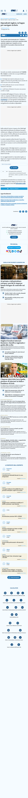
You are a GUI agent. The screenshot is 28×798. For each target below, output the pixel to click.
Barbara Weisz (23, 478)
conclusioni (4, 99)
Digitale (4, 438)
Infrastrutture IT (7, 325)
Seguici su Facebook (15, 247)
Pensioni (4, 487)
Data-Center (5, 415)
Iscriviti (14, 237)
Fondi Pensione (5, 568)
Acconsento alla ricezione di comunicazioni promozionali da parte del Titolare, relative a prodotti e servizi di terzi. (18, 173)
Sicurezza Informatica (7, 399)
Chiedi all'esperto (15, 577)
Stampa (21, 35)
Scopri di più (19, 14)
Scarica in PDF (26, 35)
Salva (23, 35)
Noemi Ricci (23, 518)
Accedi (25, 14)
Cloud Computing (7, 265)
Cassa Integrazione (6, 473)
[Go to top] (25, 794)
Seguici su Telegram (14, 188)
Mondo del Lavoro (6, 452)
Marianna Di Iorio (5, 28)
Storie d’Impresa (7, 363)
